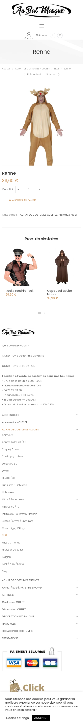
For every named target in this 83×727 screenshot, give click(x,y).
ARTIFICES (8, 595)
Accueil (6, 68)
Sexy (4, 571)
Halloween (8, 492)
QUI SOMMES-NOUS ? (15, 345)
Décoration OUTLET (14, 609)
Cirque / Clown (10, 449)
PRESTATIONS (10, 638)
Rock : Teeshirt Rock (19, 291)
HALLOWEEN (9, 623)
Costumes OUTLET (13, 602)
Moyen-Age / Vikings (14, 528)
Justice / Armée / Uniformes (17, 521)
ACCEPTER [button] (41, 718)
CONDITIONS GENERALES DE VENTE (23, 355)
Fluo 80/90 (8, 478)
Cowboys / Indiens (12, 456)
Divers (5, 470)
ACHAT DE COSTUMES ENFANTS (20, 580)
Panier (42, 35)
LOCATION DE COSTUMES (17, 631)
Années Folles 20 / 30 (14, 442)
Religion (6, 557)
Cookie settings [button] (17, 718)
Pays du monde (11, 542)
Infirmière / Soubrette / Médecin (19, 514)
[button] (39, 313)
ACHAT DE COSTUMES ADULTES (32, 68)
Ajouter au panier (24, 200)
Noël (56, 68)
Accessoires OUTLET (14, 422)
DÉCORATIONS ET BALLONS (18, 616)
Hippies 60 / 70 (10, 506)
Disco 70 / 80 (9, 463)
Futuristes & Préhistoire (14, 485)
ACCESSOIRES (10, 415)
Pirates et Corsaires (13, 549)
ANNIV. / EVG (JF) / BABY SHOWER (22, 587)
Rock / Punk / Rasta (13, 564)
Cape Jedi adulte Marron (59, 292)
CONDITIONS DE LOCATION (18, 366)
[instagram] (60, 35)
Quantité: (8, 189)
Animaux (64, 214)
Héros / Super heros (13, 499)
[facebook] (52, 35)
